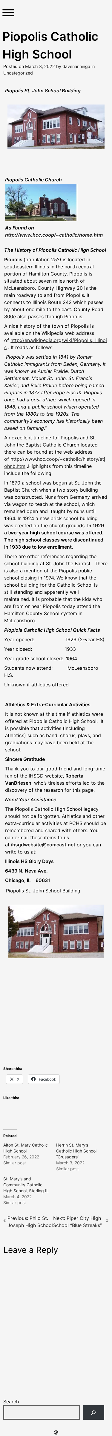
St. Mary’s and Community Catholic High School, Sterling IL (26, 1184)
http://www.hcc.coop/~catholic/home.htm (54, 235)
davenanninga (76, 66)
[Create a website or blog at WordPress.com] (56, 1432)
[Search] (93, 1412)
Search (11, 1402)
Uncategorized (18, 72)
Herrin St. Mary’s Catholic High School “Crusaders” (76, 1150)
